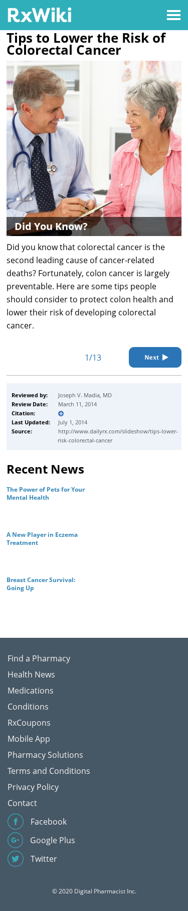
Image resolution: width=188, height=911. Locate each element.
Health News (31, 674)
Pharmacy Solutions (45, 754)
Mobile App (29, 738)
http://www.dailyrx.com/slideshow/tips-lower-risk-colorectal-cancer (118, 435)
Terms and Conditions (49, 770)
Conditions (28, 706)
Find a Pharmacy (39, 658)
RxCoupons (29, 722)
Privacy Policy (33, 786)
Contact (22, 803)
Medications (31, 690)
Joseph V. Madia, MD (85, 395)
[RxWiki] (39, 14)
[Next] (155, 357)
